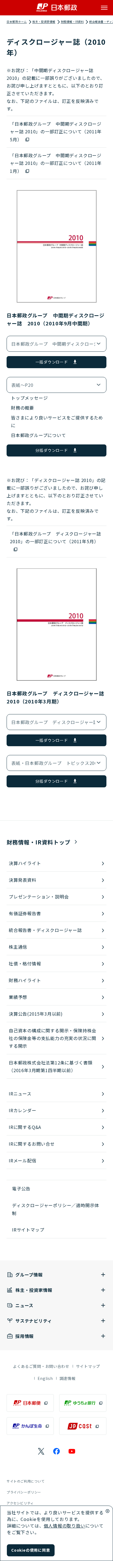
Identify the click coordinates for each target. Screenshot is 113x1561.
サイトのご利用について (26, 1481)
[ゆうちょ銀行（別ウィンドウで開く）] (82, 1403)
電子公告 (21, 1188)
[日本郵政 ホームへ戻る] (56, 7)
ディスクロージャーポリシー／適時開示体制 (55, 1209)
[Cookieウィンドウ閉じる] (107, 1511)
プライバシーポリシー (24, 1492)
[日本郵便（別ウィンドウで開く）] (30, 1403)
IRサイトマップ (28, 1229)
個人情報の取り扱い (64, 1525)
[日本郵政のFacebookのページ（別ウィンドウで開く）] (56, 1451)
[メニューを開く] (104, 7)
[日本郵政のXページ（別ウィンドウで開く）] (41, 1451)
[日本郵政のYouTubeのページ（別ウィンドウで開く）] (72, 1451)
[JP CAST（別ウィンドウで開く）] (82, 1426)
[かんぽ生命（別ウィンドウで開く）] (30, 1426)
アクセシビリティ (20, 1503)
